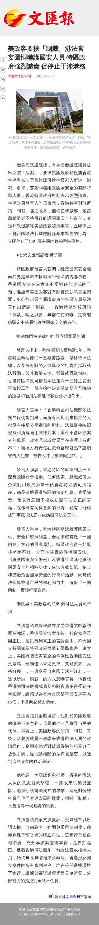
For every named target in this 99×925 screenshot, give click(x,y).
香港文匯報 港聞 (19, 76)
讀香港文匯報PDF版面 (73, 897)
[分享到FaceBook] (3, 60)
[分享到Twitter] (3, 70)
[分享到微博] (3, 89)
